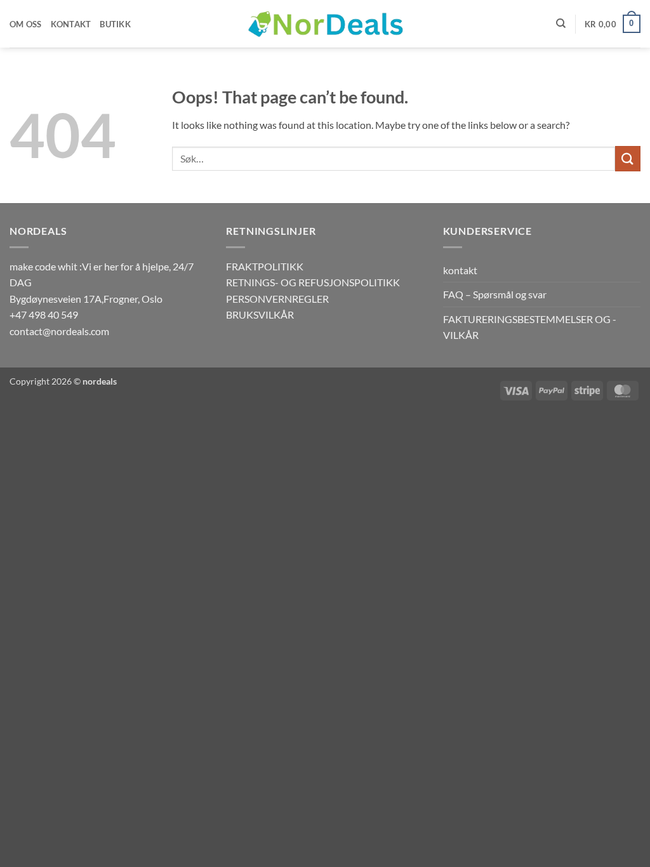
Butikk (115, 24)
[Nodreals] (325, 24)
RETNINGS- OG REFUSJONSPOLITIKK (313, 282)
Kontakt (71, 24)
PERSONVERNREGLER (277, 299)
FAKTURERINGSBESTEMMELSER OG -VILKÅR (529, 327)
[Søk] (561, 23)
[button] (612, 24)
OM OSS (26, 24)
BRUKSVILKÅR (260, 314)
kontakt (460, 270)
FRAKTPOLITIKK (264, 266)
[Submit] (627, 158)
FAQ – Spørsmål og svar (495, 294)
